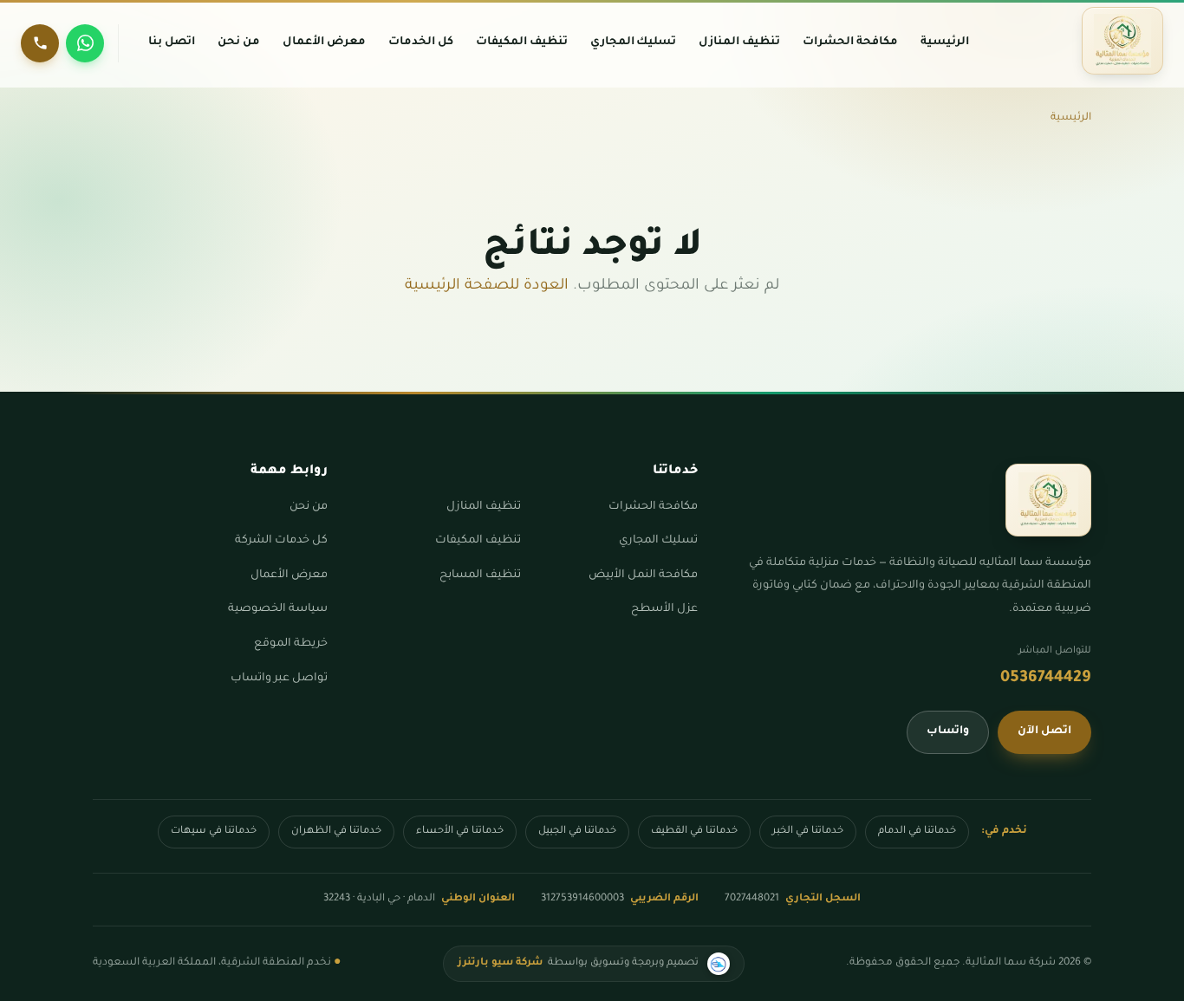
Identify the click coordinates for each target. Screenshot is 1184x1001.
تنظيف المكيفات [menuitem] (522, 42)
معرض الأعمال (289, 575)
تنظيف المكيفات (478, 541)
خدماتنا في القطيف (694, 831)
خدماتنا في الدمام (917, 831)
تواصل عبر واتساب (279, 679)
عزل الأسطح (664, 609)
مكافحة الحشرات (653, 507)
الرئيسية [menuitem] (945, 42)
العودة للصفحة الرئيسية (487, 286)
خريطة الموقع (291, 644)
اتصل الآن (1044, 731)
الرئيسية (1071, 118)
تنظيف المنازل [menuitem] (739, 42)
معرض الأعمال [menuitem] (324, 42)
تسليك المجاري (658, 541)
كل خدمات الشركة (281, 541)
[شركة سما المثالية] (1122, 41)
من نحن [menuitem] (239, 42)
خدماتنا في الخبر (807, 831)
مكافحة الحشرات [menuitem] (850, 42)
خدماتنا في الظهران (336, 831)
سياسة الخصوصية (278, 609)
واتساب (948, 731)
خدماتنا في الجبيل (577, 831)
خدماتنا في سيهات (214, 831)
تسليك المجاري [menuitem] (633, 42)
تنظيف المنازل (483, 507)
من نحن (308, 507)
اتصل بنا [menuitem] (171, 42)
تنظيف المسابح (480, 575)
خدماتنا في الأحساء (460, 831)
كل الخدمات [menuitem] (420, 42)
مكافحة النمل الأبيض (643, 575)
